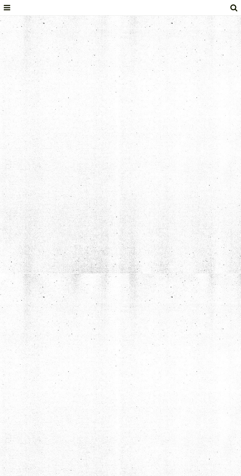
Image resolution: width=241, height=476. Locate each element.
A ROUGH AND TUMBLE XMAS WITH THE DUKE (90, 311)
